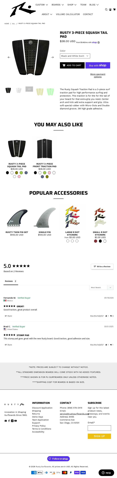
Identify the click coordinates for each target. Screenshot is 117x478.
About (45, 14)
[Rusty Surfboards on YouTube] (15, 421)
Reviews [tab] (9, 281)
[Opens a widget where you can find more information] (106, 473)
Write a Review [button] (103, 266)
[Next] (52, 57)
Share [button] (9, 316)
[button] (107, 316)
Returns (36, 414)
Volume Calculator (68, 14)
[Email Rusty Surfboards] (5, 421)
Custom (40, 4)
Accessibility (38, 432)
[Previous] (9, 57)
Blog (92, 4)
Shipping (36, 411)
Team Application (40, 420)
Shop (70, 4)
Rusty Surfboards (43, 466)
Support (36, 423)
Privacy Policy (39, 426)
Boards (56, 4)
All (13, 23)
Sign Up (99, 436)
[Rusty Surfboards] (23, 9)
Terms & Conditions (41, 429)
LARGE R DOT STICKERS (72, 233)
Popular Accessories (58, 193)
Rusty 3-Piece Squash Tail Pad (16, 165)
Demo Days (37, 417)
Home (6, 23)
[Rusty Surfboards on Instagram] (12, 421)
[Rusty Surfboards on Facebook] (9, 421)
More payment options (97, 75)
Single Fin (45, 232)
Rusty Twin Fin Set (17, 232)
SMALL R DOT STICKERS (100, 233)
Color (62, 51)
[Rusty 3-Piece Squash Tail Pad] (30, 57)
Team (83, 4)
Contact (88, 14)
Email (91, 422)
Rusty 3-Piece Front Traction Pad (45, 165)
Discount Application (42, 408)
